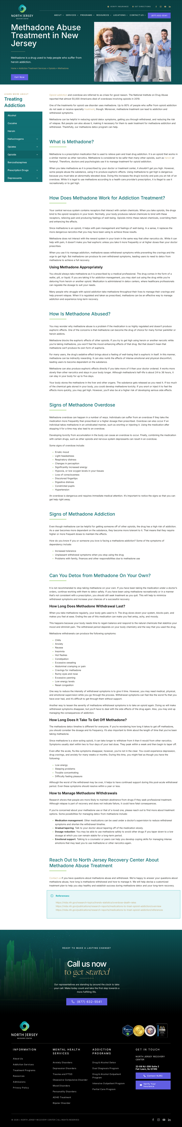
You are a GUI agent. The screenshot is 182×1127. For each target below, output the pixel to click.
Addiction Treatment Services (32, 68)
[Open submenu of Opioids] (37, 154)
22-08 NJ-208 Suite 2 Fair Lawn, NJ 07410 (147, 1067)
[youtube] (165, 7)
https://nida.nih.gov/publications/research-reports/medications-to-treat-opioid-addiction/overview (108, 906)
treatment (89, 109)
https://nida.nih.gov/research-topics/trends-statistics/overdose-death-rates (96, 902)
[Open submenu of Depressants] (37, 178)
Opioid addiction (58, 94)
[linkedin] (170, 7)
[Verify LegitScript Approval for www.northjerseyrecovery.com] (128, 1030)
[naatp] (150, 1026)
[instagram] (161, 7)
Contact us (55, 878)
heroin (168, 157)
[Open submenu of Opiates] (37, 147)
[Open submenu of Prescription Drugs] (37, 170)
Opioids (52, 68)
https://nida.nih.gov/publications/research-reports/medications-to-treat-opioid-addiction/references (109, 909)
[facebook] (156, 7)
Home (13, 68)
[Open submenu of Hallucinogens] (37, 139)
